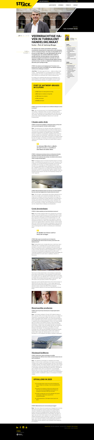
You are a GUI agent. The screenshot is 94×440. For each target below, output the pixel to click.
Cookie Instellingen (75, 426)
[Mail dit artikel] (28, 35)
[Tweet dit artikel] (26, 35)
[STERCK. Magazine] (24, 4)
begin (27, 51)
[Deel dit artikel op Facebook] (25, 35)
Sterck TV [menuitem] (68, 5)
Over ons (60, 1)
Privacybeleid (69, 426)
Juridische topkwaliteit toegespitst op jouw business (71, 71)
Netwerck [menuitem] (60, 5)
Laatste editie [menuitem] (52, 5)
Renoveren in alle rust (71, 47)
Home (56, 1)
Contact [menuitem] (75, 5)
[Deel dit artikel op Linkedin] (23, 35)
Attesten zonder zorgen (71, 58)
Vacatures (64, 1)
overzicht (26, 52)
